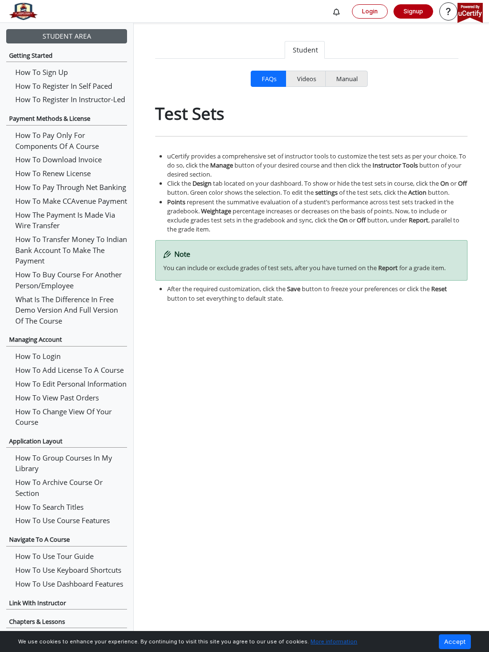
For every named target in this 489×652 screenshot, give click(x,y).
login (370, 11)
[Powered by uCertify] (470, 13)
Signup (413, 11)
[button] (337, 12)
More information (333, 641)
